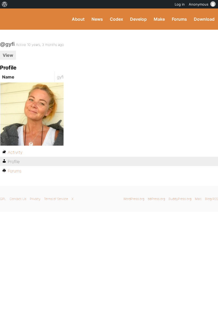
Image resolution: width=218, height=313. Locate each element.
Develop (138, 19)
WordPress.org (133, 199)
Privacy (35, 199)
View (8, 55)
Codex (116, 19)
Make (159, 19)
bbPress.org (156, 199)
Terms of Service (56, 199)
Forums (179, 19)
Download (204, 19)
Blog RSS (211, 199)
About (78, 19)
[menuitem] (4, 4)
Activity (15, 152)
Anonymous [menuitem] (198, 4)
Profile (14, 161)
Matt (198, 199)
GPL (3, 199)
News (97, 19)
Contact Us (18, 199)
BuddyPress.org (8, 19)
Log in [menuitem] (180, 4)
